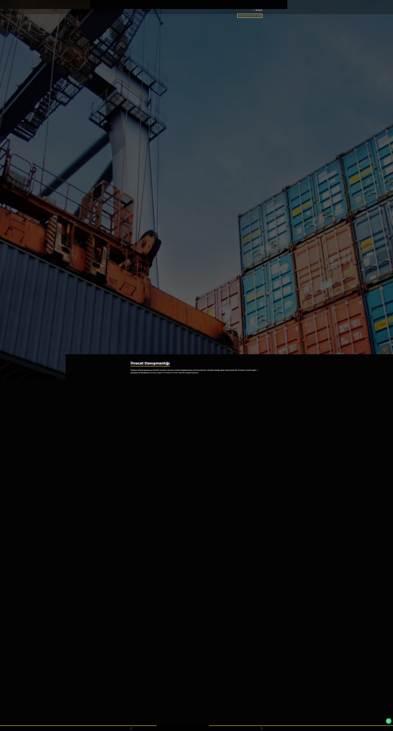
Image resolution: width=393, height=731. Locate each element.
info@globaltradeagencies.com (220, 4)
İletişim (259, 10)
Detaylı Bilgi (138, 378)
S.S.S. (249, 10)
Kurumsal (211, 10)
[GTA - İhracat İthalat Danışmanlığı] (141, 7)
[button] (194, 728)
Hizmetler (225, 10)
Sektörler (238, 10)
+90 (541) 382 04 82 (194, 4)
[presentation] (131, 728)
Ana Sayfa (198, 10)
